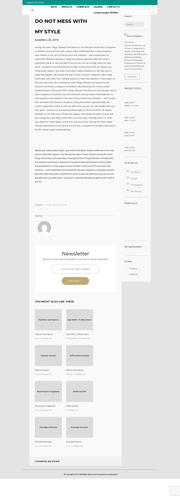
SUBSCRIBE (75, 281)
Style (55, 205)
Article (48, 205)
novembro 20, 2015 (47, 39)
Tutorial (63, 205)
